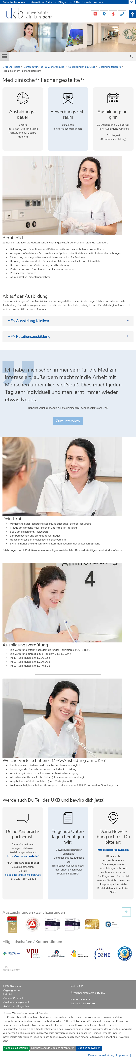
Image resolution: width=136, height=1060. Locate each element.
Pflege (62, 2)
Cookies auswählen (89, 1048)
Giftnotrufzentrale (80, 999)
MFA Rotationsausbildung (28, 336)
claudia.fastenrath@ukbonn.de (23, 875)
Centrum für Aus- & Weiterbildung (44, 67)
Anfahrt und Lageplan (16, 1006)
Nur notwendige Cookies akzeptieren (52, 1048)
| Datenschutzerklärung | (101, 1055)
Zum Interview (68, 421)
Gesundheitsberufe (110, 67)
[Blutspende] (113, 14)
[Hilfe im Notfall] (95, 14)
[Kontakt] (122, 14)
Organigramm (11, 990)
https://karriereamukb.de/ (22, 856)
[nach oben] (126, 912)
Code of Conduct (13, 998)
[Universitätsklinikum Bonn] (29, 14)
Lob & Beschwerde (79, 2)
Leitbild (7, 994)
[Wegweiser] (104, 14)
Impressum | (123, 1055)
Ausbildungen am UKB (81, 67)
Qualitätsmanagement (16, 1002)
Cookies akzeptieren (16, 1048)
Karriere (98, 2)
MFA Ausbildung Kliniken (28, 320)
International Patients (43, 2)
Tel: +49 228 (82, 1003)
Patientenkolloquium (15, 2)
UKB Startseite (11, 67)
